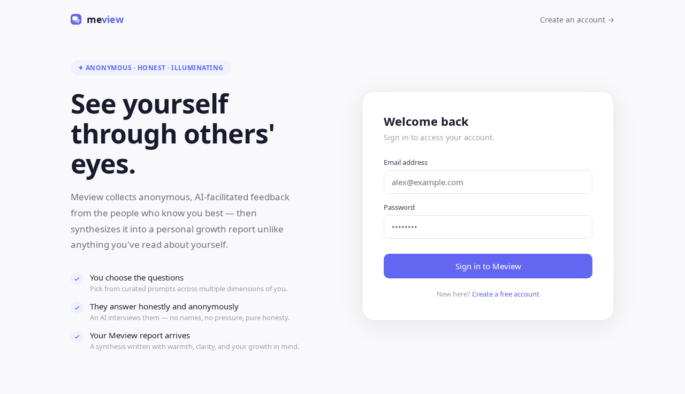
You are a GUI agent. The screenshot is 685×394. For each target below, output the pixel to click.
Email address (406, 162)
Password (399, 207)
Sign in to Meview (488, 266)
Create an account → (577, 19)
